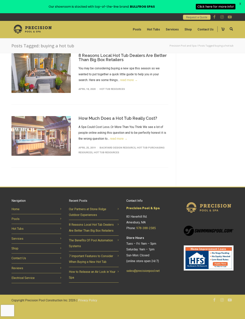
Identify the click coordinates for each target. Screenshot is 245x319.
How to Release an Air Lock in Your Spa (92, 274)
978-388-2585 (146, 228)
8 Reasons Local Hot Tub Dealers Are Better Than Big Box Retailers (122, 57)
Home (15, 209)
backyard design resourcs (118, 147)
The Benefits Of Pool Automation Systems (91, 243)
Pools (137, 29)
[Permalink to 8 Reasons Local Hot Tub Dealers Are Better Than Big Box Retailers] (41, 73)
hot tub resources (112, 89)
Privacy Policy (87, 300)
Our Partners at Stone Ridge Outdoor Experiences (87, 212)
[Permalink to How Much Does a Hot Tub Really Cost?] (41, 136)
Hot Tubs (153, 29)
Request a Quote (196, 17)
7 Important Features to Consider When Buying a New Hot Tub (91, 259)
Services (172, 29)
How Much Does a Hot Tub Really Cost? (117, 118)
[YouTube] (230, 17)
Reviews (17, 268)
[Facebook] (214, 17)
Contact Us (206, 29)
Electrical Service (23, 278)
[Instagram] (222, 17)
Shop (188, 29)
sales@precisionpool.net (143, 271)
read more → (129, 80)
